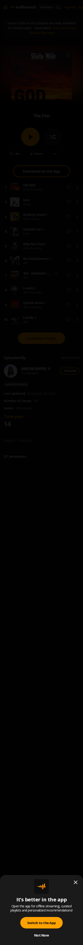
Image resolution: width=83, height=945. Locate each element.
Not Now (41, 935)
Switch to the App (41, 922)
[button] (41, 472)
